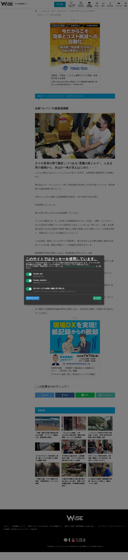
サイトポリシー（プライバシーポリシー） (79, 266)
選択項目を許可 (32, 298)
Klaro (99, 302)
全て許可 (97, 298)
